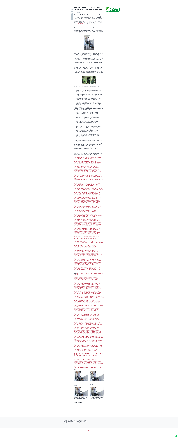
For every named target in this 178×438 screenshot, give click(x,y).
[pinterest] (72, 17)
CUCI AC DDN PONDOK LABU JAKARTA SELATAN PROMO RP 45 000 (87, 360)
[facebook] (72, 9)
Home (89, 430)
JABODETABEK (80, 23)
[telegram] (72, 15)
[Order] (113, 11)
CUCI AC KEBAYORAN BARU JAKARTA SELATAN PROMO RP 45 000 (87, 157)
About (89, 432)
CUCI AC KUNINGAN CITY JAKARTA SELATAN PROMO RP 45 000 (96, 398)
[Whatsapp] (176, 436)
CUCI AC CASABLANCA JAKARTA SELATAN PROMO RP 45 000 (96, 383)
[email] (72, 19)
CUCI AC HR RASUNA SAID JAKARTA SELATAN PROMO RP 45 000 (81, 398)
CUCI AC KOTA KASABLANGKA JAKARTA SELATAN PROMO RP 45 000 (80, 383)
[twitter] (72, 11)
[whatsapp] (72, 13)
